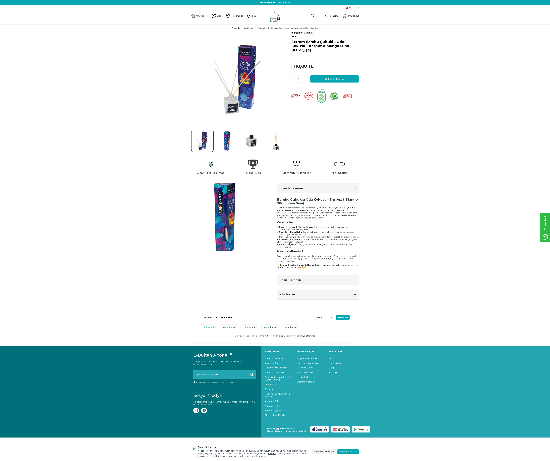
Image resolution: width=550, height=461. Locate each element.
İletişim (332, 358)
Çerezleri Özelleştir (324, 451)
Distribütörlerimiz (305, 381)
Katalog (333, 372)
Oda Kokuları (248, 28)
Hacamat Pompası (274, 372)
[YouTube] (204, 410)
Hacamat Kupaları (274, 358)
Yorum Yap (342, 317)
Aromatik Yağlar (273, 406)
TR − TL (352, 8)
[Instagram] (196, 410)
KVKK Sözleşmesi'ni (204, 382)
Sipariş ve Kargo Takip (308, 363)
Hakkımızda (203, 8)
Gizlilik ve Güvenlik (306, 367)
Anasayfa (236, 28)
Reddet (272, 453)
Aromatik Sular (272, 401)
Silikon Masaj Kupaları (275, 415)
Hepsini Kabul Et (348, 451)
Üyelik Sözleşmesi (306, 377)
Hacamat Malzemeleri (276, 367)
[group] (239, 79)
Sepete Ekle (336, 79)
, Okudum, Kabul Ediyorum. (216, 382)
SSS (213, 8)
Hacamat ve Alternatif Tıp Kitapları (277, 395)
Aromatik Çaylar (273, 410)
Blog (193, 8)
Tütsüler (269, 389)
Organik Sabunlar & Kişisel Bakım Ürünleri (278, 378)
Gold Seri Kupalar (273, 363)
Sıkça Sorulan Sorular (307, 358)
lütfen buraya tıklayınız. (303, 336)
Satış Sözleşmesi (305, 372)
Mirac (294, 36)
